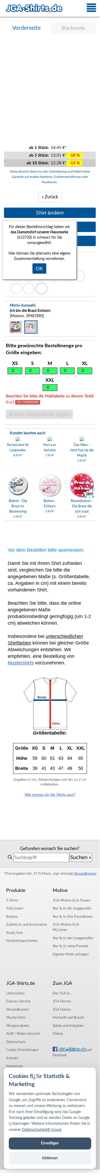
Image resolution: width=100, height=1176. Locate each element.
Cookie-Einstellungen (22, 1049)
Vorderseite (26, 28)
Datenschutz (15, 1042)
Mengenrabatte (17, 1025)
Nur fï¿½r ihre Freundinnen (73, 916)
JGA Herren (62, 1001)
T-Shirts (12, 900)
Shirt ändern (50, 213)
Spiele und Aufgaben (68, 1025)
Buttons (12, 916)
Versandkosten (85, 873)
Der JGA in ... (63, 993)
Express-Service (18, 1001)
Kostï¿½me (14, 932)
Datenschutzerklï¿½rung (41, 1130)
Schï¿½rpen (14, 908)
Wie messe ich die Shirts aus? (50, 794)
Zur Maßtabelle (27, 402)
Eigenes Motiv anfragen (71, 954)
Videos (58, 1033)
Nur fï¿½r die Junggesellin (72, 908)
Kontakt (12, 1058)
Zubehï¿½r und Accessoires (26, 924)
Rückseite (73, 28)
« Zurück (50, 197)
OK (39, 268)
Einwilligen (50, 1143)
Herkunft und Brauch (68, 1017)
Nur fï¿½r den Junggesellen (73, 938)
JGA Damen (62, 1009)
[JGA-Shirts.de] (34, 8)
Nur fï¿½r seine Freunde (70, 946)
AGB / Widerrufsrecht (23, 1033)
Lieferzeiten (15, 993)
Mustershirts (21, 663)
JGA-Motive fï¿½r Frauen (71, 900)
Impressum (14, 1066)
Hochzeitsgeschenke (22, 940)
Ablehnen (50, 1158)
